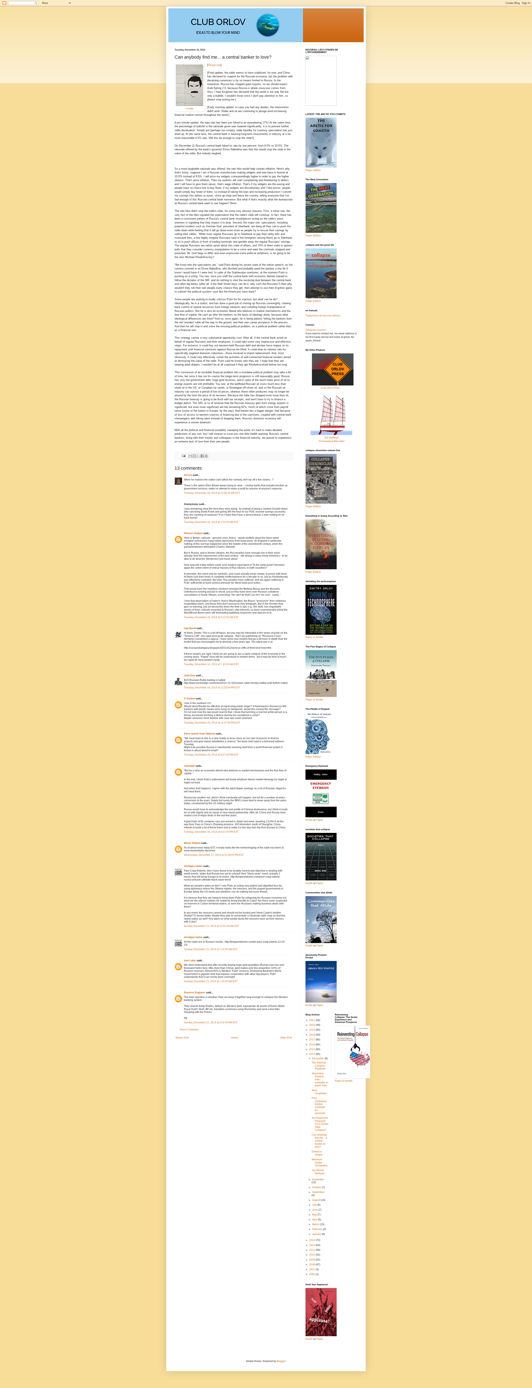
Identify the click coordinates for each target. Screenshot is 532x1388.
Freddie (189, 108)
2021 (312, 1020)
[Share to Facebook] (202, 456)
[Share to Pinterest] (206, 456)
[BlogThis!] (194, 456)
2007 (312, 1269)
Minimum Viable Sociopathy (320, 1162)
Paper (319, 820)
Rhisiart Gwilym (193, 533)
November (318, 1179)
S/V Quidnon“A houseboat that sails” (331, 439)
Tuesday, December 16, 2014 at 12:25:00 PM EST (212, 687)
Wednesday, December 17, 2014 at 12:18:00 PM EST (214, 854)
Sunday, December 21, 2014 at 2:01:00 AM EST (211, 1022)
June (315, 1209)
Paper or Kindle (314, 699)
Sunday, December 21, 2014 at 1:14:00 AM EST (211, 949)
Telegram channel (315, 329)
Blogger (281, 1361)
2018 (312, 1034)
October (317, 1187)
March (316, 1224)
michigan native (193, 866)
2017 (312, 1039)
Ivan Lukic (190, 960)
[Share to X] (198, 456)
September (318, 1192)
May (315, 1214)
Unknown (189, 765)
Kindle (309, 820)
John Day (189, 675)
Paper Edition (313, 756)
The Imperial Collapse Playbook (319, 1065)
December (318, 1058)
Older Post (286, 1037)
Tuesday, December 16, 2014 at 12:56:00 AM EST (212, 492)
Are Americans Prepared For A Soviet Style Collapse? (320, 1123)
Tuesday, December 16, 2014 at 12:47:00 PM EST (212, 722)
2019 (312, 1029)
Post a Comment (189, 1029)
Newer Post (182, 1037)
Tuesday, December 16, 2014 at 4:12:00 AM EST (211, 617)
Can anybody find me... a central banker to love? (319, 1140)
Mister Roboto (192, 843)
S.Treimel (189, 698)
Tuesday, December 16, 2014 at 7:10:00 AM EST (211, 664)
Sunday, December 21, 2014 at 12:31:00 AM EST (211, 926)
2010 (312, 1254)
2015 (312, 1049)
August (316, 1200)
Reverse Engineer (194, 992)
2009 (312, 1259)
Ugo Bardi (190, 628)
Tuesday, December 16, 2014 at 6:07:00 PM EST (211, 754)
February (317, 1229)
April (315, 1219)
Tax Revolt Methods (318, 1172)
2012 (312, 1245)
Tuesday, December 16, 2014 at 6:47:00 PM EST (211, 831)
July (314, 1204)
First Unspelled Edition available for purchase (319, 1106)
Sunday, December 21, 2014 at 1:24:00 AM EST (211, 981)
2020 (312, 1025)
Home (234, 1037)
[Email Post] (183, 455)
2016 (312, 1044)
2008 (312, 1264)
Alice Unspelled (319, 1092)
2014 (312, 1054)
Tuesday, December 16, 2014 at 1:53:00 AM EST (211, 522)
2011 (312, 1249)
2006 (312, 1274)
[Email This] (190, 456)
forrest (188, 475)
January (317, 1234)
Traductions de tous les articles (322, 315)
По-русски (214, 65)
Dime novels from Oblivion (199, 733)
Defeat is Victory (317, 1153)
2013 (312, 1240)
